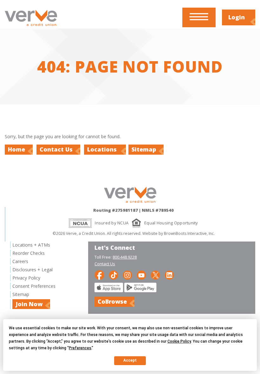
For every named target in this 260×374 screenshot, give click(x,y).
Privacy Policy (26, 278)
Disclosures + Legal (32, 270)
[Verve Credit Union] (31, 27)
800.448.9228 (125, 257)
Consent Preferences (33, 286)
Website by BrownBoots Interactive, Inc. (178, 233)
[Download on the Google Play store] (140, 290)
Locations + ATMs (31, 245)
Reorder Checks (28, 253)
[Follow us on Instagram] (127, 275)
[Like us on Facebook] (99, 275)
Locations (102, 149)
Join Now (29, 304)
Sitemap (144, 149)
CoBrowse (112, 301)
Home (16, 149)
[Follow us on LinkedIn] (169, 275)
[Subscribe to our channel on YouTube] (141, 275)
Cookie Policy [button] (179, 341)
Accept (130, 360)
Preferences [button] (80, 348)
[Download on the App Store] (108, 290)
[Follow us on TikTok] (113, 275)
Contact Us (56, 149)
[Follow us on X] (155, 275)
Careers (20, 261)
